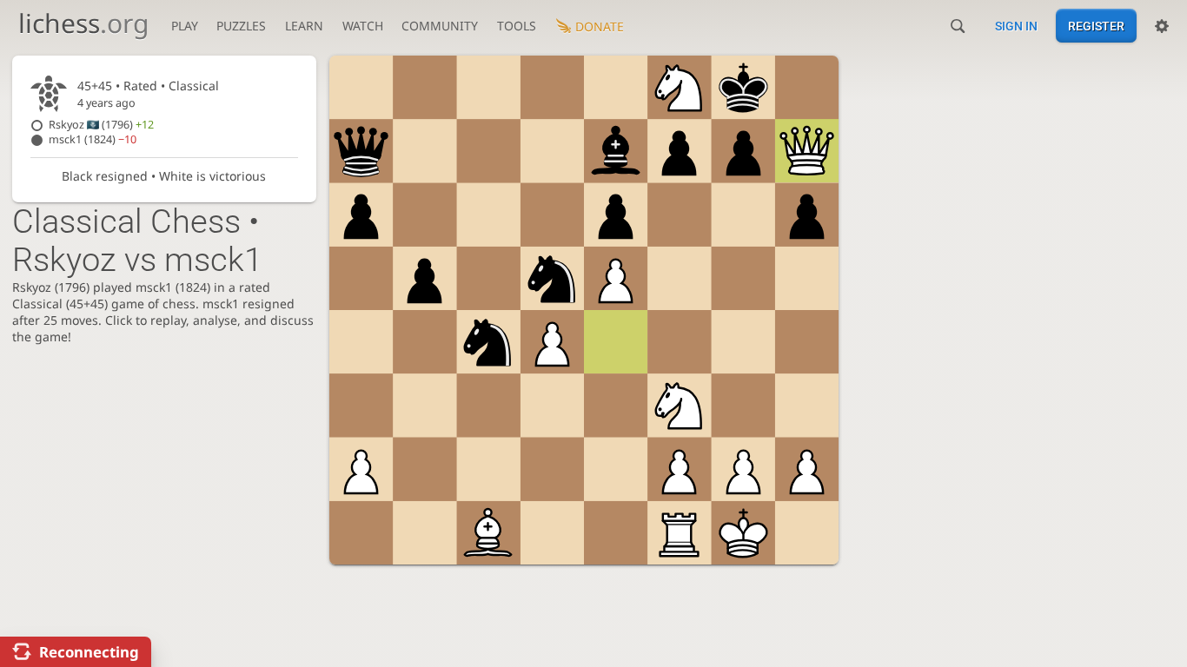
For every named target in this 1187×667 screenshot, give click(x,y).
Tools (516, 25)
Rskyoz (101, 124)
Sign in (1016, 26)
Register (1096, 26)
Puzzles (241, 25)
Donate (599, 26)
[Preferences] (1162, 26)
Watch (362, 25)
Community (439, 25)
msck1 (92, 139)
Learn (304, 25)
